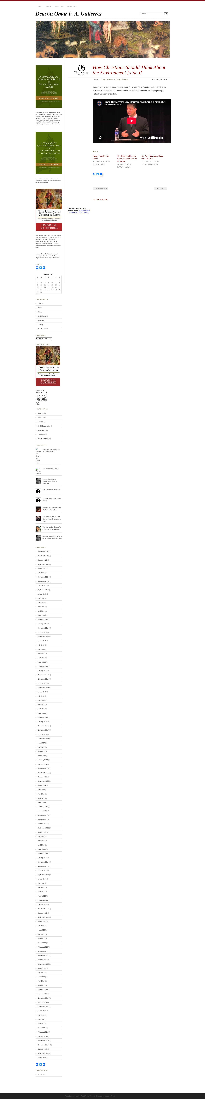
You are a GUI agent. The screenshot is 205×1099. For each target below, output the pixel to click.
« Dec (38, 294)
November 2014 (43, 866)
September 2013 (43, 917)
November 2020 (43, 581)
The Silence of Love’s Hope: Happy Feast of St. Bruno (127, 159)
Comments (71, 6)
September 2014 (43, 875)
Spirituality (41, 320)
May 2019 (41, 653)
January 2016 (42, 811)
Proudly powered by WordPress (77, 1096)
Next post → (160, 188)
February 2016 (43, 807)
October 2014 (42, 870)
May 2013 (41, 934)
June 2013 (41, 930)
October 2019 (42, 632)
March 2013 (42, 943)
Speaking (59, 6)
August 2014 (42, 879)
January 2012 (42, 994)
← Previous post (100, 188)
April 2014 (41, 892)
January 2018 (42, 722)
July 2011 (41, 1015)
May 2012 (41, 981)
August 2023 (42, 568)
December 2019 (43, 628)
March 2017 (42, 755)
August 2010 (42, 1057)
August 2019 (42, 641)
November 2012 (43, 955)
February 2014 (43, 900)
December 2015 (43, 815)
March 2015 (42, 849)
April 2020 (41, 611)
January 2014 (42, 904)
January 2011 (42, 1036)
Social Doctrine (122, 80)
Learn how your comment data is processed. (79, 211)
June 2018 (41, 700)
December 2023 (43, 551)
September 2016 (43, 781)
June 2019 (41, 649)
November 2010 (43, 1045)
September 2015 (43, 828)
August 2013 (42, 921)
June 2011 (41, 1019)
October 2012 (42, 960)
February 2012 (43, 989)
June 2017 (41, 743)
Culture (40, 303)
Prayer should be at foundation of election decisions (50, 481)
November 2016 (43, 773)
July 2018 (41, 696)
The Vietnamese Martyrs (51, 469)
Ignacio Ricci (110, 1096)
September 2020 (43, 590)
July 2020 (41, 598)
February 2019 (43, 666)
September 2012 (43, 964)
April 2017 (41, 751)
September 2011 (43, 1006)
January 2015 (42, 858)
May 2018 (41, 704)
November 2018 (43, 679)
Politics (40, 307)
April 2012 (41, 985)
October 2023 (42, 560)
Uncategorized (43, 329)
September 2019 (43, 636)
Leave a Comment (160, 80)
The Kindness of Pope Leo (51, 489)
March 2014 (42, 896)
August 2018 (42, 692)
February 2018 (43, 717)
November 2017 (43, 730)
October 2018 (42, 683)
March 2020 (42, 615)
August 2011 (42, 1011)
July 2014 (41, 883)
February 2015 (43, 853)
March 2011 (42, 1028)
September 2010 (43, 1053)
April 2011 (41, 1023)
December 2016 (43, 768)
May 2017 (41, 747)
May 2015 (41, 840)
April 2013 (41, 938)
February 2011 (43, 1032)
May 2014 (41, 887)
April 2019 (41, 658)
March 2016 (42, 802)
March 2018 (42, 713)
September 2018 (43, 687)
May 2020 (41, 607)
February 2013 (43, 947)
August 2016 (42, 785)
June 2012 (41, 977)
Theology (41, 324)
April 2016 (41, 798)
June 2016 (41, 789)
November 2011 (43, 998)
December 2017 (43, 726)
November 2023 (43, 556)
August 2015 (42, 832)
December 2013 (43, 909)
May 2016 (41, 794)
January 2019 (42, 670)
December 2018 (43, 675)
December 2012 (43, 951)
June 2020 (41, 602)
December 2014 (43, 862)
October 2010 (42, 1049)
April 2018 (41, 709)
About (48, 6)
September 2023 (43, 564)
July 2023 (41, 573)
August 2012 (42, 968)
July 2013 (41, 926)
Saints (40, 312)
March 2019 (42, 662)
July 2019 (41, 645)
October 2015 (42, 824)
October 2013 (42, 913)
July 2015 (41, 836)
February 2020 (43, 619)
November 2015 (43, 819)
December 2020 (43, 577)
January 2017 (42, 764)
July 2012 (41, 972)
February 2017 (43, 760)
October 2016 (42, 777)
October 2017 (42, 734)
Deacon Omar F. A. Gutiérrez (69, 14)
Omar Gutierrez (107, 80)
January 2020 (42, 624)
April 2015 (41, 845)
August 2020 (42, 594)
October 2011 (42, 1002)
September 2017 (43, 738)
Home (39, 6)
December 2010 (43, 1040)
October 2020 (42, 585)
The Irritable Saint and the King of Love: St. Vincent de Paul (52, 519)
